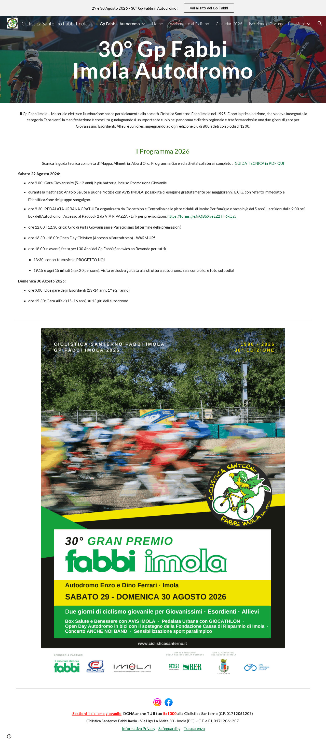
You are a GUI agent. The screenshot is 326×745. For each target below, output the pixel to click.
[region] (163, 8)
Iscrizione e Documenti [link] (269, 23)
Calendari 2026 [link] (229, 23)
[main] (163, 59)
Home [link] (157, 23)
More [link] (300, 23)
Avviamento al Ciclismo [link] (189, 23)
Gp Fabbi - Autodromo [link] (120, 23)
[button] (320, 23)
